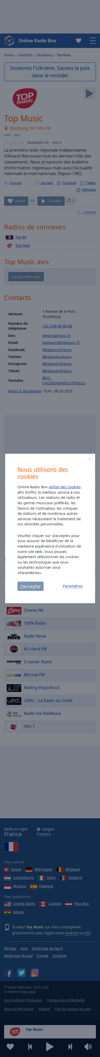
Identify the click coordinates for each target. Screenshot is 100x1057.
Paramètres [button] (73, 586)
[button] (89, 459)
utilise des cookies (65, 486)
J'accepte (31, 586)
